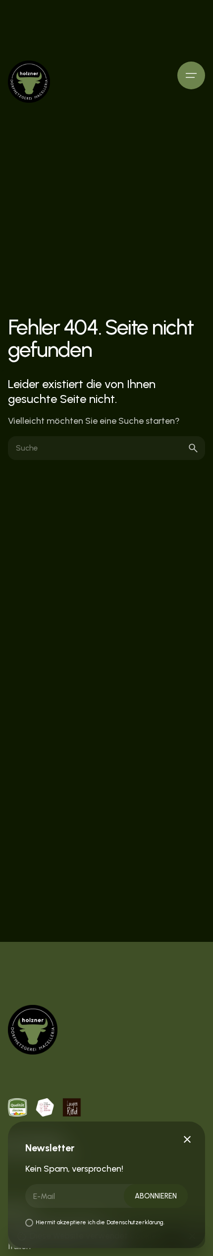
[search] (193, 448)
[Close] (187, 1139)
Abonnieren (156, 1195)
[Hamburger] (191, 75)
